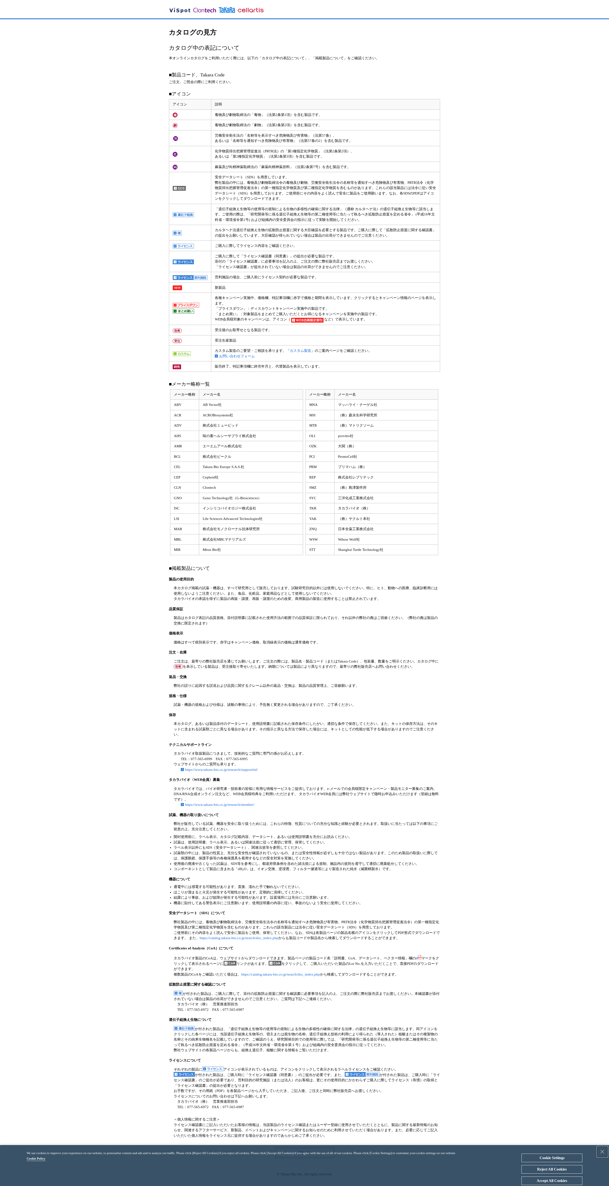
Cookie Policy (36, 1158)
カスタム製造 (300, 351)
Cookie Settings (552, 1158)
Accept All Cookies (552, 1181)
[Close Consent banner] (602, 1151)
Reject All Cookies (552, 1169)
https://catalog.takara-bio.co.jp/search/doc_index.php (239, 938)
